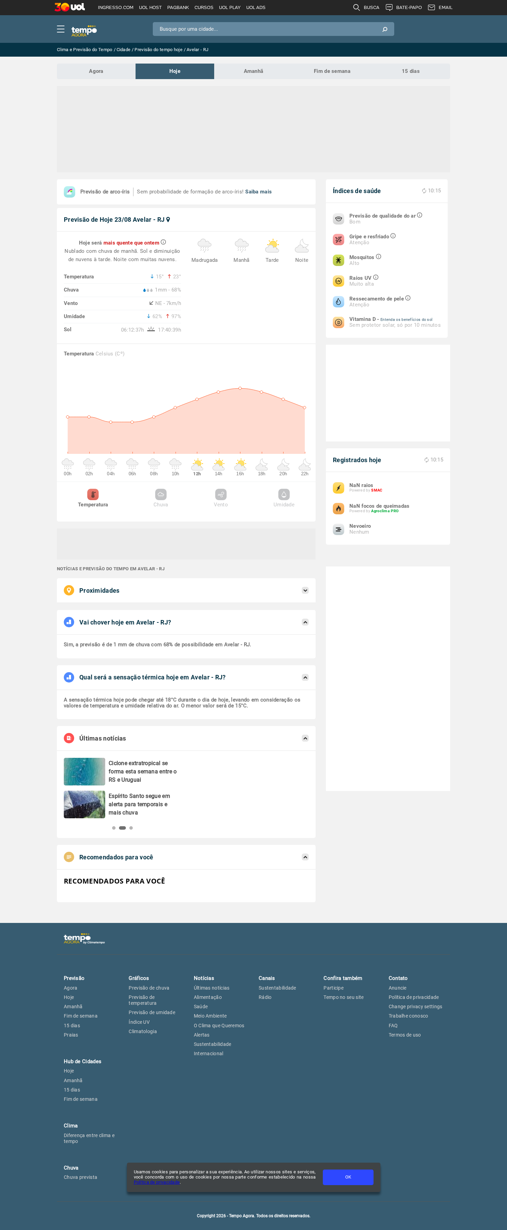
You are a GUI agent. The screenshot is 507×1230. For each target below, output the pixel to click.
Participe (334, 988)
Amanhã (254, 71)
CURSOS (204, 7)
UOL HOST (150, 7)
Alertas (202, 1035)
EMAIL (446, 7)
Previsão (74, 978)
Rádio (265, 997)
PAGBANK (178, 7)
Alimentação (208, 997)
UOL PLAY (230, 7)
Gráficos (139, 978)
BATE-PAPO (409, 7)
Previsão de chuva (149, 988)
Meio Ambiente (210, 1016)
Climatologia (143, 1031)
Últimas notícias (212, 988)
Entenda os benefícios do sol (406, 319)
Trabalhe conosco (408, 1016)
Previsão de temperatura (143, 1000)
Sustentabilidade (212, 1044)
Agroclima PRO (385, 511)
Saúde (201, 1006)
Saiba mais (258, 192)
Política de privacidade (157, 1182)
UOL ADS (256, 7)
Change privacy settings (416, 1006)
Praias (71, 1035)
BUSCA (371, 7)
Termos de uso (405, 1035)
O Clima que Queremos (219, 1025)
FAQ (393, 1025)
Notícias (204, 978)
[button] (114, 828)
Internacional (208, 1053)
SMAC (376, 490)
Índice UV (139, 1022)
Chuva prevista (80, 1177)
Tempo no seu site (344, 997)
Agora (96, 71)
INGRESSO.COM (115, 7)
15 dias (411, 71)
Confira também (343, 978)
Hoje (174, 71)
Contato (398, 978)
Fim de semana (332, 71)
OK (348, 1177)
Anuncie (398, 988)
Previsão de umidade (152, 1012)
